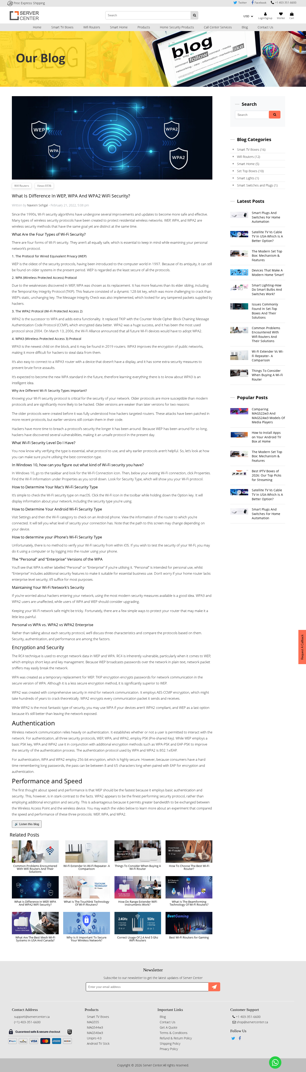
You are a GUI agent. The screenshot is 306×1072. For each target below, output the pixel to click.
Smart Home (119, 27)
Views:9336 (44, 186)
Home (37, 27)
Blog (245, 27)
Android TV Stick (98, 1043)
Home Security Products (177, 27)
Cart (291, 17)
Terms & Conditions (173, 1033)
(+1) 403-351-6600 (27, 1022)
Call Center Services (218, 27)
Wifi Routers (91, 27)
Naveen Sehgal (37, 205)
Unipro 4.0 (94, 1038)
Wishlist (281, 17)
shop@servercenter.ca (252, 1022)
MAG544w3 (95, 1027)
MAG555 (93, 1022)
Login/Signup (265, 17)
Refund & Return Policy (176, 1038)
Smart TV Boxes (62, 27)
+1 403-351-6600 (285, 2)
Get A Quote (168, 1027)
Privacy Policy (169, 1049)
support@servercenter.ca (32, 1017)
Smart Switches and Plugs (257, 185)
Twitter (242, 2)
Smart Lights (248, 178)
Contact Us (265, 27)
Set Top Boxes (250, 171)
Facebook (260, 2)
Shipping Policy (170, 1043)
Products (144, 27)
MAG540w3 (95, 1033)
